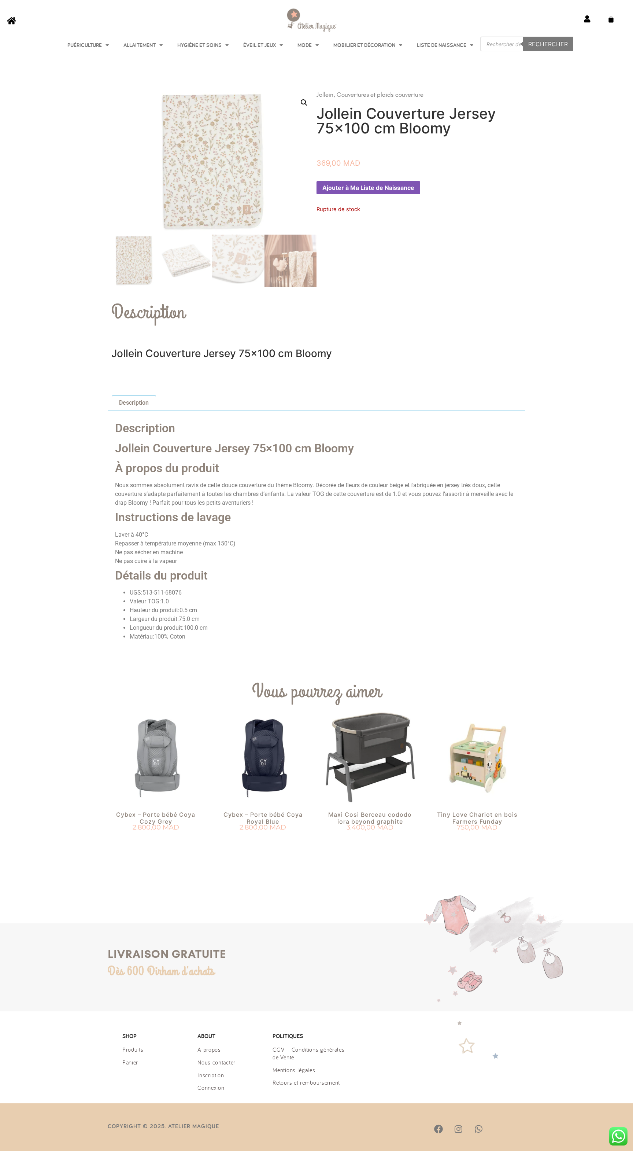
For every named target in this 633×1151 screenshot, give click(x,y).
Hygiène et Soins (199, 44)
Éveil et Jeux (259, 44)
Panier (130, 1062)
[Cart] (611, 19)
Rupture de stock (263, 840)
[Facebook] (438, 1129)
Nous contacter (216, 1062)
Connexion (210, 1087)
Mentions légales (294, 1070)
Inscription (210, 1075)
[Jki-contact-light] (518, 1129)
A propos (209, 1049)
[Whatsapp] (478, 1129)
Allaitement (139, 44)
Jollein (324, 94)
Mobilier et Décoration (364, 44)
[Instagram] (458, 1129)
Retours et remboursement (306, 1082)
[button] (304, 102)
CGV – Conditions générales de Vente (308, 1053)
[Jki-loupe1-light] (498, 1129)
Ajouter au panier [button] (156, 840)
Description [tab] (134, 402)
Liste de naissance (441, 44)
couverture (409, 94)
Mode (304, 44)
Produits (133, 1049)
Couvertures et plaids (365, 94)
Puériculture (84, 44)
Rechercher (548, 44)
